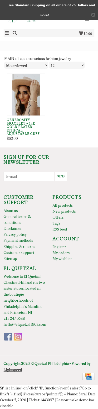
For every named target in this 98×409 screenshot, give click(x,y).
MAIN (9, 58)
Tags (21, 58)
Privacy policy (15, 234)
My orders (61, 253)
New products (64, 211)
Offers (58, 217)
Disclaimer (13, 228)
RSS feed (60, 229)
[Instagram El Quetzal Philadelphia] (18, 337)
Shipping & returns (19, 246)
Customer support (19, 252)
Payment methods (18, 240)
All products (63, 205)
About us (11, 210)
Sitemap (10, 258)
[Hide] (93, 15)
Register (59, 247)
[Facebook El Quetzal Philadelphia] (8, 337)
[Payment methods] (88, 376)
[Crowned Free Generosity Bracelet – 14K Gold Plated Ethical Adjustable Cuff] (26, 94)
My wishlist (62, 259)
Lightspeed (13, 369)
